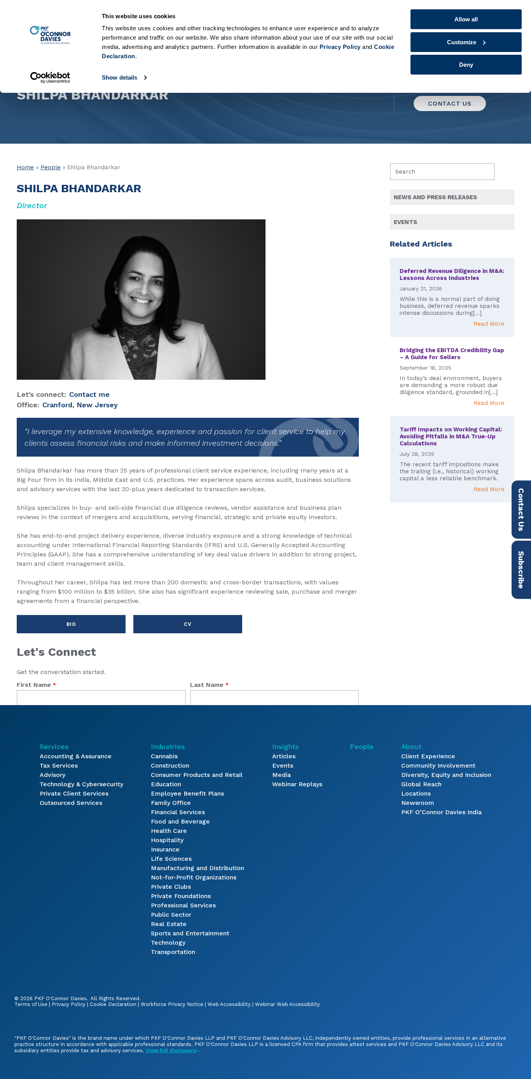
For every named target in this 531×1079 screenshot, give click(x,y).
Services (54, 746)
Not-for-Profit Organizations (193, 877)
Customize (461, 42)
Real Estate (169, 924)
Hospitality (167, 840)
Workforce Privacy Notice (172, 1004)
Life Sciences (171, 858)
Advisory (52, 774)
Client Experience (428, 756)
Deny (466, 64)
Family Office (171, 802)
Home (25, 167)
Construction (170, 765)
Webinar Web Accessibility (287, 1004)
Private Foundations (181, 896)
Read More (489, 323)
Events (282, 765)
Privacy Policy (69, 1004)
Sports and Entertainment (190, 933)
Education (166, 784)
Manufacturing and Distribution (197, 868)
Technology (168, 942)
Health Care (169, 830)
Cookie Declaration (113, 1004)
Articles (283, 756)
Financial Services (178, 812)
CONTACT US (450, 103)
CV (187, 624)
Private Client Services (74, 793)
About (411, 746)
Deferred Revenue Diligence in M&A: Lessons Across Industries (452, 274)
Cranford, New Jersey (80, 405)
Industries (168, 746)
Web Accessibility (229, 1004)
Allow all (466, 19)
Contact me (89, 394)
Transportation (173, 952)
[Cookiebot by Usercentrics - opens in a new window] (50, 77)
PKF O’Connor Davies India (441, 812)
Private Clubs (171, 886)
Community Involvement (438, 765)
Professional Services (183, 905)
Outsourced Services (71, 802)
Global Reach (421, 784)
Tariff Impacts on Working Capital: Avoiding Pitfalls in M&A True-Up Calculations (451, 436)
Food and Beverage (180, 821)
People (50, 167)
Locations (416, 793)
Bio (71, 624)
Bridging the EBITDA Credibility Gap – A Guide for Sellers (452, 354)
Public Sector (171, 914)
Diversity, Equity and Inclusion (446, 774)
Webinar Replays (297, 784)
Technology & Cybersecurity (81, 784)
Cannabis (164, 756)
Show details (119, 77)
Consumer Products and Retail (197, 774)
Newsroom (417, 802)
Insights (285, 746)
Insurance (165, 849)
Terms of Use (30, 1004)
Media (281, 774)
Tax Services (59, 765)
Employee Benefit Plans (187, 793)
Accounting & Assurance (76, 756)
